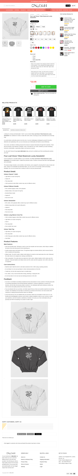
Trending (47, 10)
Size (31, 36)
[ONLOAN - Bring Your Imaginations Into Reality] (39, 5)
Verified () (31, 434)
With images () (22, 434)
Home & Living (30, 10)
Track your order (57, 10)
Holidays (23, 10)
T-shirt (38, 14)
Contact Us (42, 457)
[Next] (26, 26)
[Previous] (4, 26)
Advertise (65, 10)
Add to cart (46, 87)
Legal (41, 466)
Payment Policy (43, 461)
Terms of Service (25, 464)
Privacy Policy (24, 461)
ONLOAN (13, 456)
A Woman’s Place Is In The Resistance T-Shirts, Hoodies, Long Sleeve (6, 120)
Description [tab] (6, 130)
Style (32, 29)
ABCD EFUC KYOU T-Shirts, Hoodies (29, 119)
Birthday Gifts (40, 10)
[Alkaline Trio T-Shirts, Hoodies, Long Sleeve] (51, 112)
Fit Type (32, 23)
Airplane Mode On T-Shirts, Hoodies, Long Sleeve (17, 120)
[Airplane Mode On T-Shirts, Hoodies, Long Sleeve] (18, 112)
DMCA (41, 464)
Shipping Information (44, 459)
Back (34, 58)
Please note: (33, 61)
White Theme (45, 14)
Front (34, 56)
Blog (70, 10)
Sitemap (23, 466)
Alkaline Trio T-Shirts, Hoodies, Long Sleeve (51, 119)
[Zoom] (4, 38)
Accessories (9, 10)
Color (31, 44)
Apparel (17, 10)
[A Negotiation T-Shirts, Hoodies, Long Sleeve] (40, 112)
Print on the (33, 54)
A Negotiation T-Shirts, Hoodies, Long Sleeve (40, 119)
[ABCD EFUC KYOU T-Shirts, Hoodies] (29, 112)
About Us (23, 457)
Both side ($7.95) (36, 59)
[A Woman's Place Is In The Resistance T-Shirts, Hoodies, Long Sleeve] (7, 112)
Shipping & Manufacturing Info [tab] (18, 130)
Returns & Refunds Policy (27, 459)
